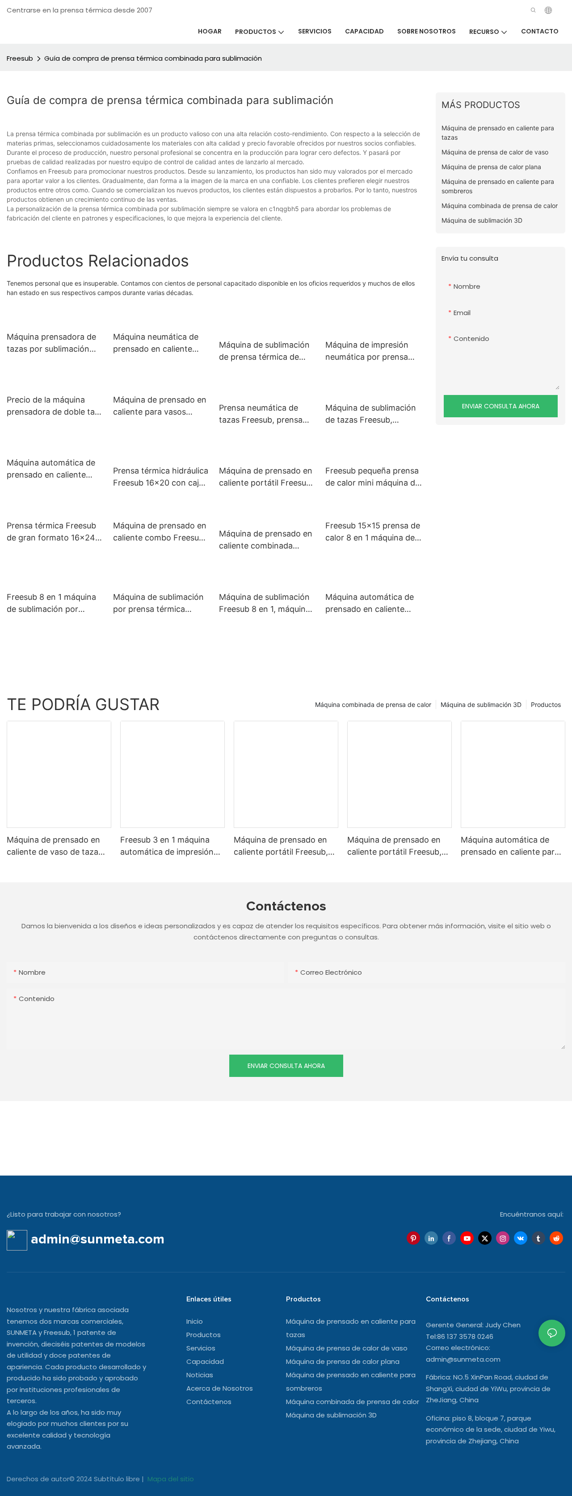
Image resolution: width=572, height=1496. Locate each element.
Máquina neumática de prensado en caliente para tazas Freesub (155, 343)
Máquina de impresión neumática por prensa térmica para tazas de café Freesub (366, 351)
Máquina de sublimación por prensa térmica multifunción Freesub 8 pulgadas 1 (158, 603)
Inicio (194, 1321)
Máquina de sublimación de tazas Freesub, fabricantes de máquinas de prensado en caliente (371, 414)
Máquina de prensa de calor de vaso (347, 1348)
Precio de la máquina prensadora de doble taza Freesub (55, 406)
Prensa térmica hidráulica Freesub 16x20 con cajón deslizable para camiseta (161, 477)
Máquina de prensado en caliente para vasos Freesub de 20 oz (159, 406)
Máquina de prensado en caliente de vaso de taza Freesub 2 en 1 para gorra (55, 846)
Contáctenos (208, 1401)
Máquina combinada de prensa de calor (373, 704)
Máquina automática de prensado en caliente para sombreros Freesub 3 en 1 (371, 603)
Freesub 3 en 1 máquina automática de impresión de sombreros (167, 846)
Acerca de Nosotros (219, 1388)
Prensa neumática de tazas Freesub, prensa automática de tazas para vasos (267, 414)
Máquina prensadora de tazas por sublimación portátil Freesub (51, 343)
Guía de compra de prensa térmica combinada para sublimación (153, 58)
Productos (546, 704)
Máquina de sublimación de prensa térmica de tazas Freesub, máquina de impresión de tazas (264, 351)
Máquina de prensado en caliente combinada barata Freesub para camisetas (265, 540)
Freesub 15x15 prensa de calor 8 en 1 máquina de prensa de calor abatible (372, 532)
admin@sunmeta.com (463, 1359)
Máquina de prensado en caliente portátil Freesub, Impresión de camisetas (266, 477)
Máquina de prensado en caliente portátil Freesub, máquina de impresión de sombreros (281, 846)
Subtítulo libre (118, 1479)
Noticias (199, 1375)
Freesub (20, 58)
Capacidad (205, 1361)
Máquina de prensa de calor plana (343, 1361)
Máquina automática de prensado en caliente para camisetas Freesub (52, 469)
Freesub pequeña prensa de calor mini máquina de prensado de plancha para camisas (372, 477)
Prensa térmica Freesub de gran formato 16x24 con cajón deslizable (51, 532)
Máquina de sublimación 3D (481, 704)
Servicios (200, 1348)
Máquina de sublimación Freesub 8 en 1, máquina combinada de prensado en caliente (265, 603)
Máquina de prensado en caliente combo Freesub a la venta (159, 532)
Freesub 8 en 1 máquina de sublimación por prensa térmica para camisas (51, 603)
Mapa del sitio (170, 1479)
